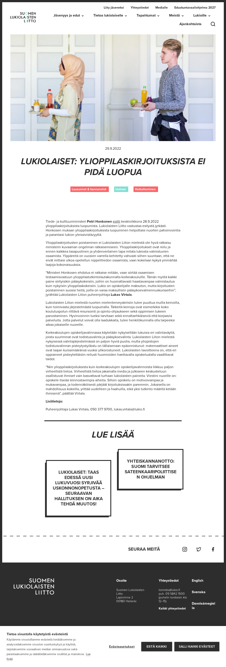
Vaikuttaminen (145, 189)
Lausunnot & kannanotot (89, 189)
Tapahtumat (146, 15)
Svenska (198, 592)
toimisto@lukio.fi (169, 590)
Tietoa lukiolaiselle (108, 15)
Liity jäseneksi (114, 7)
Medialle (161, 7)
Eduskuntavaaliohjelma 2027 (195, 7)
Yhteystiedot (140, 7)
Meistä (174, 15)
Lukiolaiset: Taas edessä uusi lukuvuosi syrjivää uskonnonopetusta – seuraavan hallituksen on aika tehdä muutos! (78, 488)
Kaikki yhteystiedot (172, 608)
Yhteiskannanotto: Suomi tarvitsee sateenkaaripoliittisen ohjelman (151, 469)
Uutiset (120, 189)
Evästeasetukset (122, 646)
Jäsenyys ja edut (66, 15)
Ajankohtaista (190, 24)
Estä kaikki (157, 646)
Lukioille (200, 15)
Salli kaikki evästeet (197, 646)
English (197, 580)
